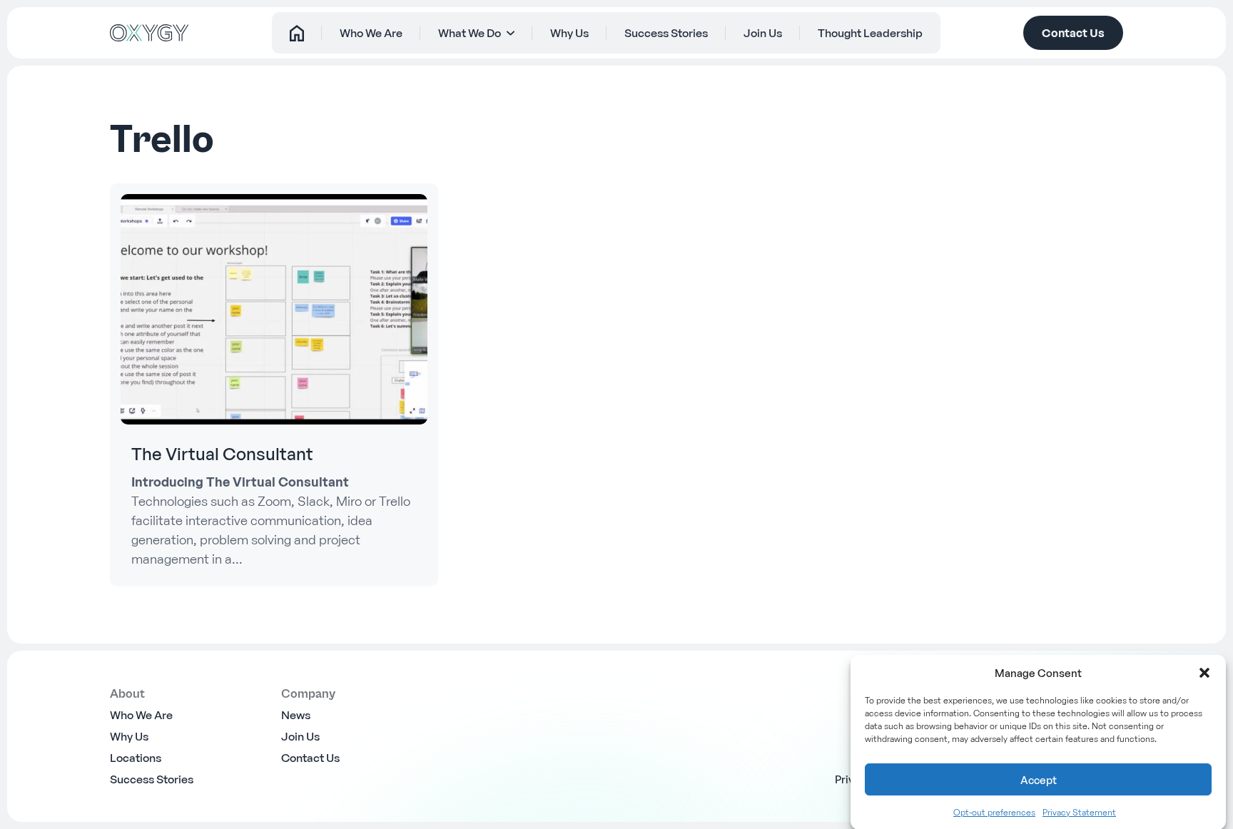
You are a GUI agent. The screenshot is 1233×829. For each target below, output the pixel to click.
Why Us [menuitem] (569, 33)
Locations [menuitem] (135, 758)
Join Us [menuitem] (763, 33)
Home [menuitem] (296, 33)
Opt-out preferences (994, 812)
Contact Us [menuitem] (310, 758)
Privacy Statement (1079, 812)
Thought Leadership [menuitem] (870, 33)
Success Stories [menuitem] (666, 33)
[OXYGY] (149, 32)
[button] (1204, 673)
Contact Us (1073, 33)
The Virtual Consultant (222, 453)
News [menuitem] (295, 715)
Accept (1038, 779)
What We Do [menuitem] (469, 33)
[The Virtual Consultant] (274, 309)
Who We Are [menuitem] (371, 33)
